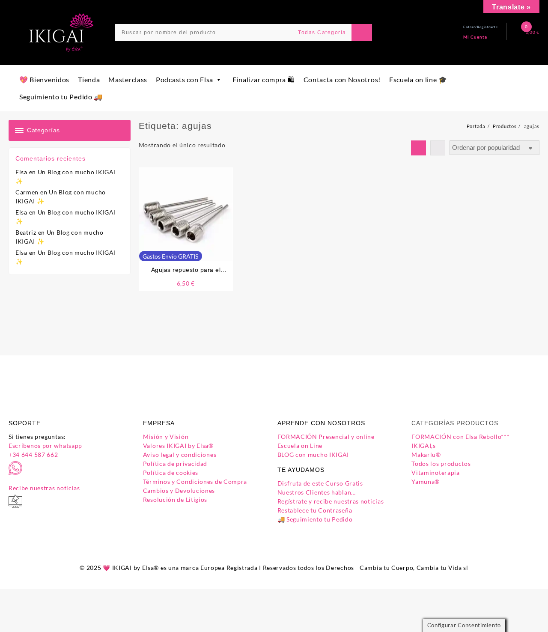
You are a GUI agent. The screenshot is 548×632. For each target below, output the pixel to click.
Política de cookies (170, 472)
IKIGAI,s (423, 445)
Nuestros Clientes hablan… (316, 492)
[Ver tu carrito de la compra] (519, 32)
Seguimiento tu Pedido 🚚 (61, 96)
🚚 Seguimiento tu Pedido (315, 519)
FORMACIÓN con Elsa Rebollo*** (460, 436)
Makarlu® (426, 454)
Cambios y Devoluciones (179, 490)
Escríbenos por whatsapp (45, 445)
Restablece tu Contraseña (314, 510)
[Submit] (361, 32)
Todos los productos (441, 463)
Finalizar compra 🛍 (263, 79)
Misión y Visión (166, 436)
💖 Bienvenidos (44, 79)
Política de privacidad (175, 463)
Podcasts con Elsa (184, 79)
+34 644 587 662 (33, 454)
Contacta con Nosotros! (342, 79)
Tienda (89, 79)
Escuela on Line (300, 445)
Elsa (21, 172)
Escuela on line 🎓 (418, 79)
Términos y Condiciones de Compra (195, 481)
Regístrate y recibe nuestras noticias (330, 501)
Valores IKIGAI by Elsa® (178, 445)
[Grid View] (418, 147)
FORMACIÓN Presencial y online (326, 436)
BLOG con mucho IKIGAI (313, 454)
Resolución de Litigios (175, 499)
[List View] (437, 147)
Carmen (27, 192)
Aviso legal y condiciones (180, 454)
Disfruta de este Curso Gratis (320, 483)
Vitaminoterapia (435, 472)
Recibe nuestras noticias (44, 488)
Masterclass (127, 79)
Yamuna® (425, 481)
